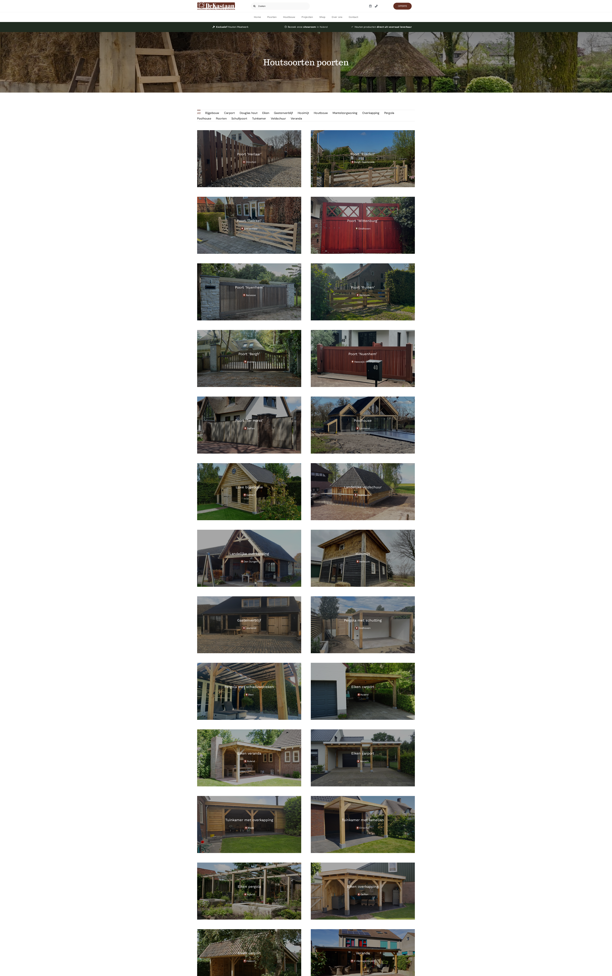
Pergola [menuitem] (389, 113)
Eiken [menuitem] (265, 113)
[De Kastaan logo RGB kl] (216, 3)
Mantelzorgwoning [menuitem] (345, 113)
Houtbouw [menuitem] (321, 113)
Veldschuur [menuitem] (278, 118)
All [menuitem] (198, 113)
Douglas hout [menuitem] (249, 113)
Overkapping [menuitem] (370, 113)
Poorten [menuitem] (221, 118)
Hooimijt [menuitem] (303, 113)
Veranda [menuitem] (296, 118)
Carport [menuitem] (229, 113)
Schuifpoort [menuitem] (239, 118)
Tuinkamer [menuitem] (259, 118)
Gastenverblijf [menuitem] (283, 113)
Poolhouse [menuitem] (204, 118)
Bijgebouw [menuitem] (212, 113)
